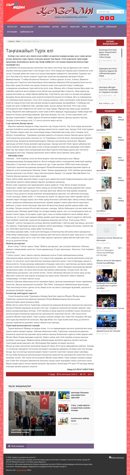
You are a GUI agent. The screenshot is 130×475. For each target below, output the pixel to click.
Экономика (44, 26)
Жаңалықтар (26, 26)
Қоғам (55, 26)
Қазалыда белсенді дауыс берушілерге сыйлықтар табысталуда (108, 53)
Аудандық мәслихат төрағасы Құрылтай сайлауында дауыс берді (108, 72)
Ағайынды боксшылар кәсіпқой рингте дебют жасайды (106, 285)
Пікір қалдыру (17, 446)
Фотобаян (12, 32)
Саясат (64, 26)
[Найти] (122, 11)
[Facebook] (107, 18)
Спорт (101, 26)
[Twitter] (102, 18)
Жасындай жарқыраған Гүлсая (110, 308)
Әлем (84, 26)
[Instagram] (112, 18)
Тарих (92, 26)
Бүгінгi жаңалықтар (110, 42)
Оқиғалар (75, 26)
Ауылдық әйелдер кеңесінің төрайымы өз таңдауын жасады (108, 89)
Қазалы (65, 12)
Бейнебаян (111, 26)
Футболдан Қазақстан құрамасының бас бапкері (108, 329)
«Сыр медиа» (21, 470)
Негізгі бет (12, 26)
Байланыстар (27, 32)
